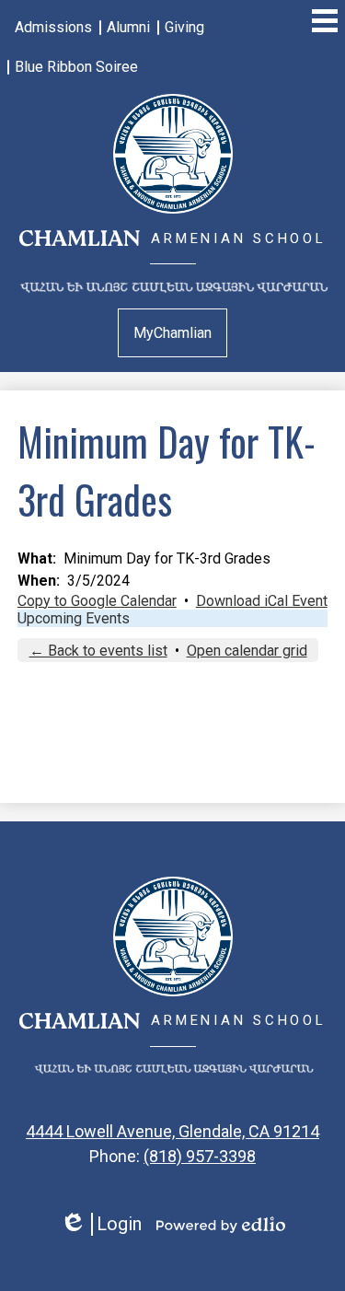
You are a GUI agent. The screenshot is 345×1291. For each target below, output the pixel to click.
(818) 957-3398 (200, 1156)
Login (101, 1224)
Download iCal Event (262, 601)
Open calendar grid (247, 650)
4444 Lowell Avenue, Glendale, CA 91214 (172, 1131)
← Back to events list (98, 650)
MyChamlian (172, 333)
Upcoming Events (73, 618)
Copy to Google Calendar (97, 601)
